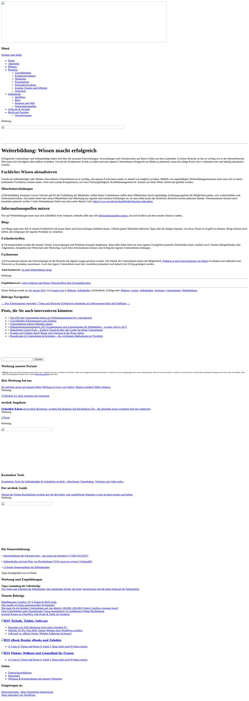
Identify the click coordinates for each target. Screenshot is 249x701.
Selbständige (146, 290)
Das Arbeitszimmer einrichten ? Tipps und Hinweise (30, 303)
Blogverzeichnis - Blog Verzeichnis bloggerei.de (27, 692)
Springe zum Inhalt (11, 54)
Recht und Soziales (18, 112)
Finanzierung (22, 81)
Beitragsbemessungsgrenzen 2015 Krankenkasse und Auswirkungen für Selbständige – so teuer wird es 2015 (68, 326)
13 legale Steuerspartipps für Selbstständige (26, 567)
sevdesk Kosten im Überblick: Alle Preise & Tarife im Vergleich (35, 614)
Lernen (134, 290)
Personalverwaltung (25, 84)
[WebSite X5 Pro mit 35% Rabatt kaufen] (25, 395)
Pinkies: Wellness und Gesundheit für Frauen (42, 653)
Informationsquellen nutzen (113, 215)
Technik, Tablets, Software (29, 621)
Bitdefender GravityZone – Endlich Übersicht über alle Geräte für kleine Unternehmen (56, 330)
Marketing (20, 78)
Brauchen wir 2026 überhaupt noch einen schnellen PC (37, 627)
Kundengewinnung (25, 75)
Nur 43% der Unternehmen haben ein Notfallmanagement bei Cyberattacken (51, 317)
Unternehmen (173, 290)
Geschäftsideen (23, 72)
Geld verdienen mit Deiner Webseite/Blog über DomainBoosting (56, 283)
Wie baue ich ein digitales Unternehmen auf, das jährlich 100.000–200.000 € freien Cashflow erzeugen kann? (59, 608)
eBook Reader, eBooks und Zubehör (36, 640)
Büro (17, 100)
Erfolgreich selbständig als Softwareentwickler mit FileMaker (95, 303)
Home (11, 60)
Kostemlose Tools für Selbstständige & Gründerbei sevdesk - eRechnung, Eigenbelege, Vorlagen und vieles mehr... (62, 481)
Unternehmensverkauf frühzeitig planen (31, 323)
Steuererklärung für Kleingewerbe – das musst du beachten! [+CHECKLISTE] (45, 555)
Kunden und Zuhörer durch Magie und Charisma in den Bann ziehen (47, 333)
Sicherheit (20, 91)
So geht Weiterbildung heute (37, 269)
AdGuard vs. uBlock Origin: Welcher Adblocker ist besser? (40, 633)
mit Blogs (20, 97)
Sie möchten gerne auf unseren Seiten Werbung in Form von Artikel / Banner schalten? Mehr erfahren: (56, 387)
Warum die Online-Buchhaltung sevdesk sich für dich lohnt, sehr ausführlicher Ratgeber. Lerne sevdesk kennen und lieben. (67, 494)
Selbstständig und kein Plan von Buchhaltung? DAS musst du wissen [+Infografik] (47, 561)
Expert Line (57, 290)
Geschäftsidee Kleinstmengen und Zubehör (33, 320)
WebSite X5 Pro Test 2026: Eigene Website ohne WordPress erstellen (45, 630)
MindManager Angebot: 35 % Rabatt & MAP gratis (29, 602)
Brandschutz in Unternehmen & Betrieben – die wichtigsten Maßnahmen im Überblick (56, 336)
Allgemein (13, 63)
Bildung (12, 66)
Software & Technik (19, 109)
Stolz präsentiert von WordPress (18, 695)
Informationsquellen (25, 106)
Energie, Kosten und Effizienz (31, 88)
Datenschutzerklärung (42, 374)
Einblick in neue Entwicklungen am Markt (185, 261)
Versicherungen (23, 115)
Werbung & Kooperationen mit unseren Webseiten (35, 678)
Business (13, 69)
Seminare (160, 290)
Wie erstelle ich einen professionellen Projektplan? (28, 605)
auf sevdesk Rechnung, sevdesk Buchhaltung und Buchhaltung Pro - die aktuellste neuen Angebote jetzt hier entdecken (76, 408)
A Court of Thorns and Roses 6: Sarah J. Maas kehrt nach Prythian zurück (47, 646)
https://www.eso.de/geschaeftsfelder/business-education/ (123, 201)
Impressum (14, 675)
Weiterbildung (189, 290)
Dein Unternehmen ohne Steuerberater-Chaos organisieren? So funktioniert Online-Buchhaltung (52, 611)
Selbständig (14, 94)
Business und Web (25, 103)
